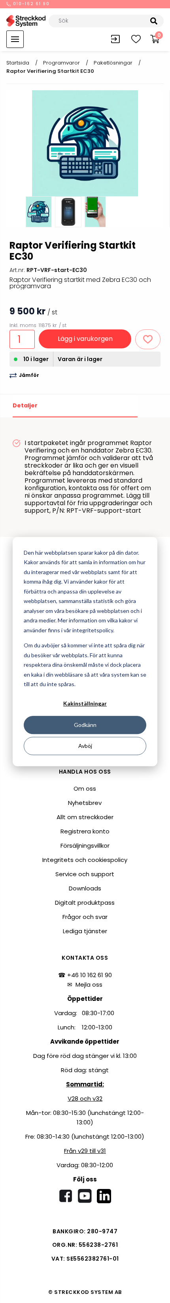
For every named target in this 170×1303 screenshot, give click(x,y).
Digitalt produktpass (85, 902)
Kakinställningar (85, 703)
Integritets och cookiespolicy (84, 860)
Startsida (17, 63)
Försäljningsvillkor (85, 845)
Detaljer (25, 405)
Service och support (84, 874)
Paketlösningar (113, 63)
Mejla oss (89, 984)
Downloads (85, 888)
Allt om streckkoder (85, 817)
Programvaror (61, 63)
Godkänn (85, 724)
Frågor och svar (85, 917)
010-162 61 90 (30, 4)
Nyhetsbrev (85, 803)
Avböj (85, 745)
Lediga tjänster (85, 931)
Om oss (85, 788)
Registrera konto (85, 831)
